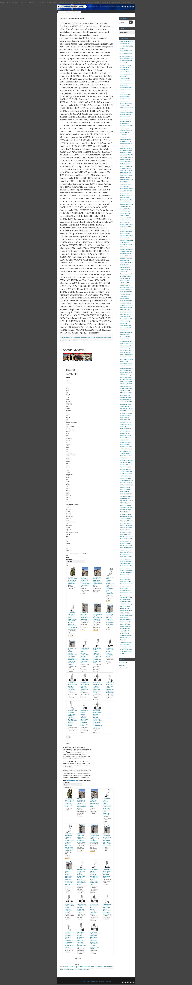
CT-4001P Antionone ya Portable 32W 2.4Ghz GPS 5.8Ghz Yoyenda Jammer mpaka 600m (85, 582)
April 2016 (122, 665)
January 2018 (123, 662)
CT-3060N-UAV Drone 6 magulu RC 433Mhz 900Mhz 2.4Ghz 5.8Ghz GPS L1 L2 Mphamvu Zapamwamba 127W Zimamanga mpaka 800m (110, 585)
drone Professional (64, 968)
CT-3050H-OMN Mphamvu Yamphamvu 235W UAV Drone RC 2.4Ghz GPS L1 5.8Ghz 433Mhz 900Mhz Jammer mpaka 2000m (72, 718)
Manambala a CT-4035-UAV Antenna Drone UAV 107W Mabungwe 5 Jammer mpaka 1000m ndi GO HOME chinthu (110, 618)
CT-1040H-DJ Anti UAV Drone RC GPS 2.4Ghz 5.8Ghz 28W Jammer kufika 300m (72, 581)
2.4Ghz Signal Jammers (65, 337)
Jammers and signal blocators (88, 981)
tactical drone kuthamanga (81, 969)
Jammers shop (76, 12)
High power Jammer (97, 337)
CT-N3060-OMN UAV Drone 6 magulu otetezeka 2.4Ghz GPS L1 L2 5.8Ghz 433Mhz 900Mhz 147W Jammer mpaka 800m (85, 655)
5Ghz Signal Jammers (75, 337)
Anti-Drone (78, 966)
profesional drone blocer (69, 969)
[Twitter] (125, 6)
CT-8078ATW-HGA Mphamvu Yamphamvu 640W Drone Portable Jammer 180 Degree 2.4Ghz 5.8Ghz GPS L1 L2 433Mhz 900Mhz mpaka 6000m (97, 719)
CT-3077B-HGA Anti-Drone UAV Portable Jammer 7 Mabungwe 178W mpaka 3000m (97, 687)
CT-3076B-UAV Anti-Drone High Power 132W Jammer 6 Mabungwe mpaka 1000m (85, 617)
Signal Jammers (84, 340)
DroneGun (71, 968)
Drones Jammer (77, 968)
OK (130, 22)
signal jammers (77, 340)
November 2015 (124, 668)
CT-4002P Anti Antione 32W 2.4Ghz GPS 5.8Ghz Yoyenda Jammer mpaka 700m (97, 581)
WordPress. (108, 981)
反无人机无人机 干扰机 (126, 53)
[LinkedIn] (133, 6)
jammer (94, 968)
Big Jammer (82, 337)
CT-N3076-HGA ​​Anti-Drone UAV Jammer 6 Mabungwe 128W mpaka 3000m (110, 652)
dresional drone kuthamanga (96, 966)
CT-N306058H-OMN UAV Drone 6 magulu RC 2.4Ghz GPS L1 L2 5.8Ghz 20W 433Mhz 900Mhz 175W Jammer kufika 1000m (97, 655)
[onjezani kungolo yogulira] (85, 593)
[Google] (128, 6)
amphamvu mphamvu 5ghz (69, 966)
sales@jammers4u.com (76, 554)
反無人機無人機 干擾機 (126, 50)
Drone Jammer (89, 337)
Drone (105, 966)
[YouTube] (130, 6)
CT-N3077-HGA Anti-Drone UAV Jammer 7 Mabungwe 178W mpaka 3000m (72, 687)
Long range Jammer (106, 337)
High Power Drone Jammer (87, 968)
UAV (88, 969)
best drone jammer (85, 966)
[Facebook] (123, 6)
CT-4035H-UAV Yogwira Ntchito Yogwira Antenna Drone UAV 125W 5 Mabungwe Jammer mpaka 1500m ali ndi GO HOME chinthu (72, 656)
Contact (67, 12)
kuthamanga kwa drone (102, 968)
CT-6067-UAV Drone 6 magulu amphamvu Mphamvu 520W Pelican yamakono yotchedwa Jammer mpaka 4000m (85, 718)
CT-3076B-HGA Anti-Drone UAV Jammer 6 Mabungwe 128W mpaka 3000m (85, 687)
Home (60, 12)
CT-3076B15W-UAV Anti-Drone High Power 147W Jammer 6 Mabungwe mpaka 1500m (97, 617)
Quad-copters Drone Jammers (67, 340)
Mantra (102, 981)
